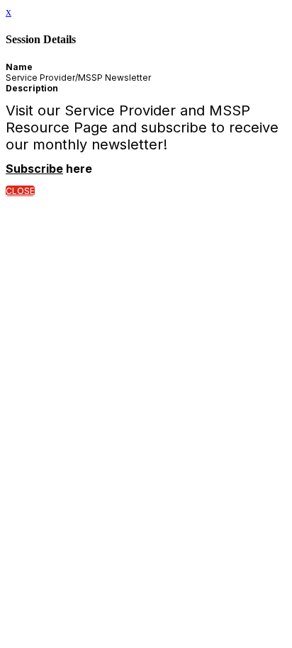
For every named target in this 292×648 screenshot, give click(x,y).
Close (20, 191)
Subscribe (34, 168)
